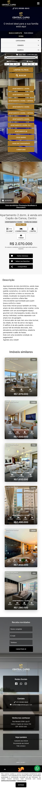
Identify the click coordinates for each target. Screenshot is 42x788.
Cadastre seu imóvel (21, 741)
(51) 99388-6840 (22, 8)
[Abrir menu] (38, 3)
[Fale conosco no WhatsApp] (21, 683)
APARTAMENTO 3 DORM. (21, 107)
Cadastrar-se (21, 649)
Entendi (21, 785)
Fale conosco (21, 746)
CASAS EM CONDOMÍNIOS (21, 143)
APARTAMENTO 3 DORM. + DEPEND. (21, 113)
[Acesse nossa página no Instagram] (26, 683)
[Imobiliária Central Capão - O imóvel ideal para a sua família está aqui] (21, 16)
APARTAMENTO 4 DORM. (21, 119)
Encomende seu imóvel (21, 743)
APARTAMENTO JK (21, 131)
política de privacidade (8, 780)
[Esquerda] (2, 182)
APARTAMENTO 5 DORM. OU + (21, 125)
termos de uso (21, 780)
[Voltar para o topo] (5, 769)
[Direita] (40, 182)
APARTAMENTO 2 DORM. (21, 95)
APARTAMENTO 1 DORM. (21, 88)
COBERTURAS (21, 150)
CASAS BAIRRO (21, 137)
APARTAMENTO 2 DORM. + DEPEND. (21, 101)
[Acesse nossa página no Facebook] (16, 683)
